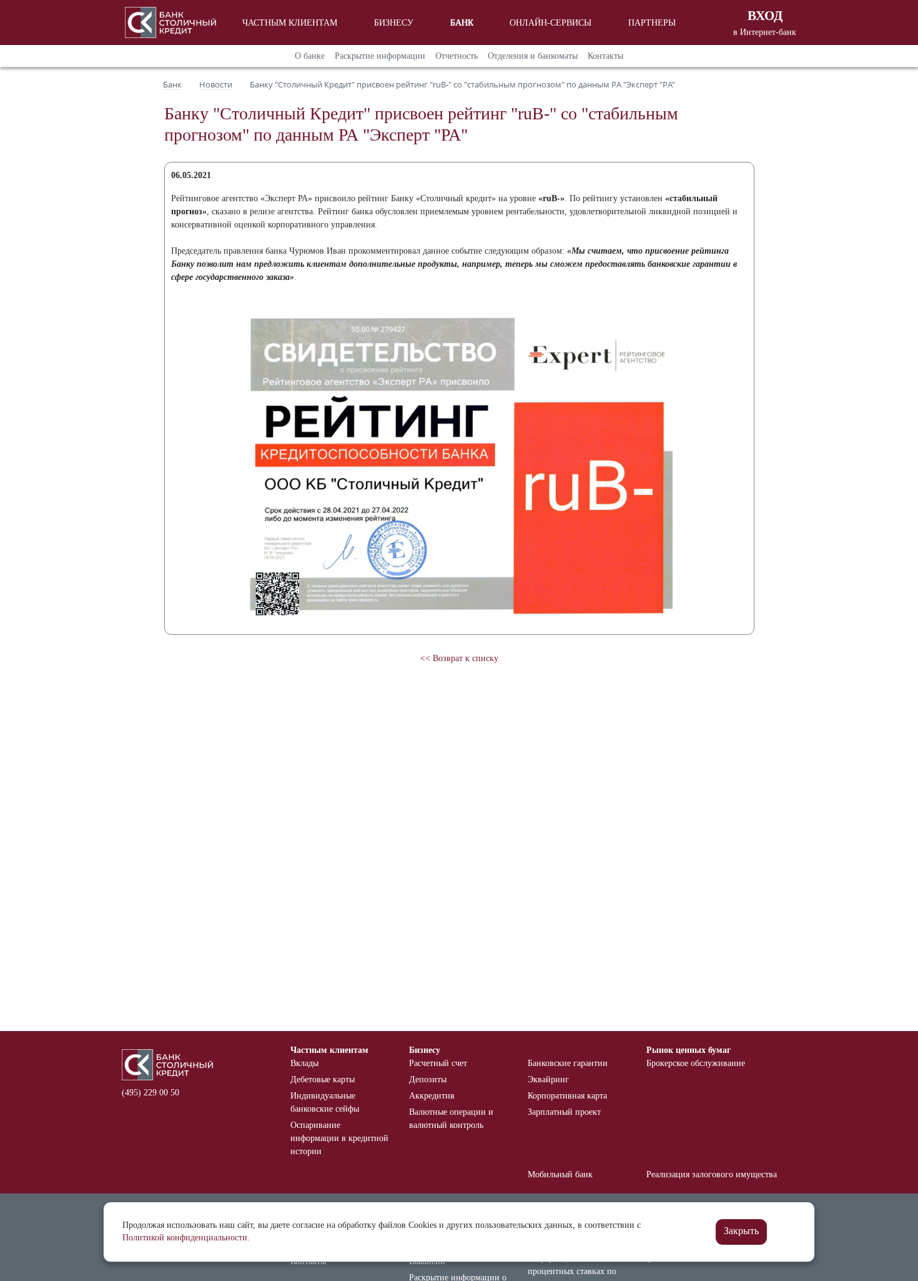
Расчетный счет (438, 1063)
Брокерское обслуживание (695, 1063)
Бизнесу (393, 22)
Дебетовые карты (322, 1079)
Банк (461, 22)
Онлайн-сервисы (550, 22)
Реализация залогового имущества (711, 1174)
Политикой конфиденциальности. (186, 1237)
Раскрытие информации (380, 56)
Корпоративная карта (567, 1095)
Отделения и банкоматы (533, 56)
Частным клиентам (289, 22)
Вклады (304, 1063)
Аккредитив (432, 1095)
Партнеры (652, 22)
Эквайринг (548, 1079)
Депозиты (428, 1079)
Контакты (605, 56)
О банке (310, 56)
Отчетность (456, 56)
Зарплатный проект (564, 1112)
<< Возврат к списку (459, 658)
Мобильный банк (560, 1174)
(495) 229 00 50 (150, 1092)
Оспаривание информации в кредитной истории (339, 1138)
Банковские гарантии (568, 1063)
